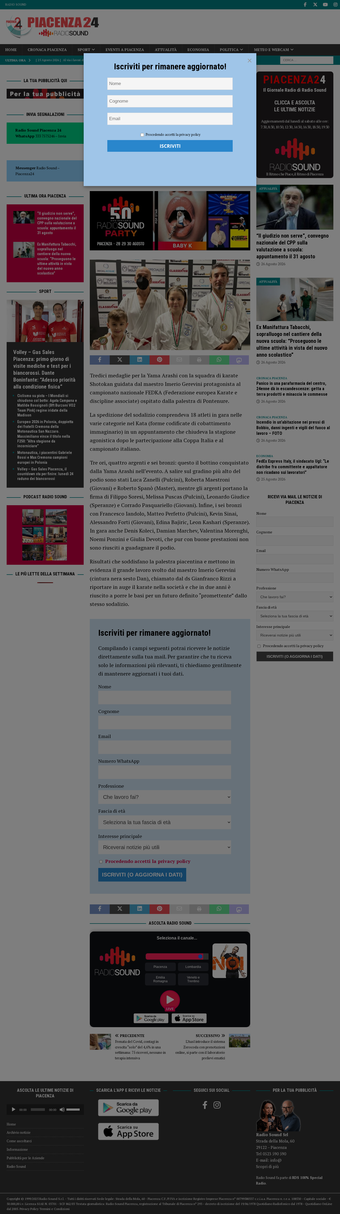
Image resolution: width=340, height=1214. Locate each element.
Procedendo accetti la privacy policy (173, 134)
